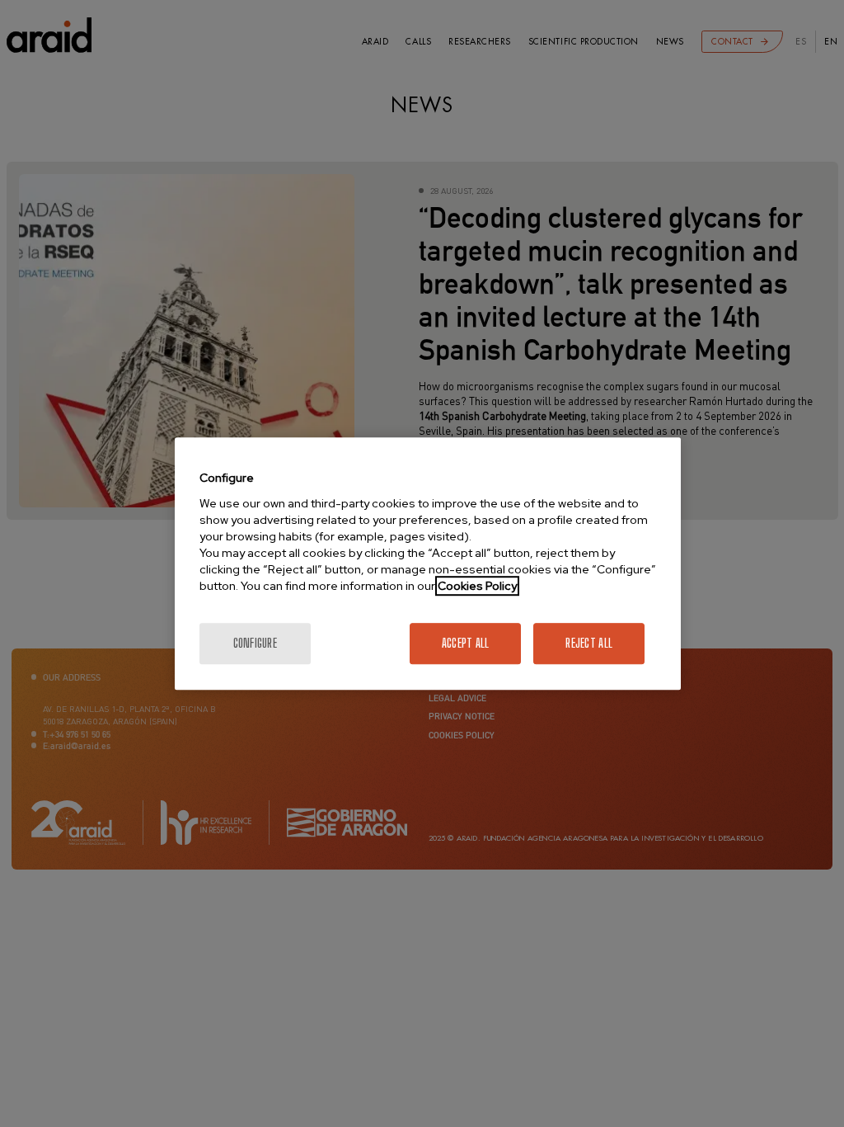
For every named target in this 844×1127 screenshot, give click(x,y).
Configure (255, 643)
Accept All (466, 643)
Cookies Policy (477, 585)
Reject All (588, 643)
